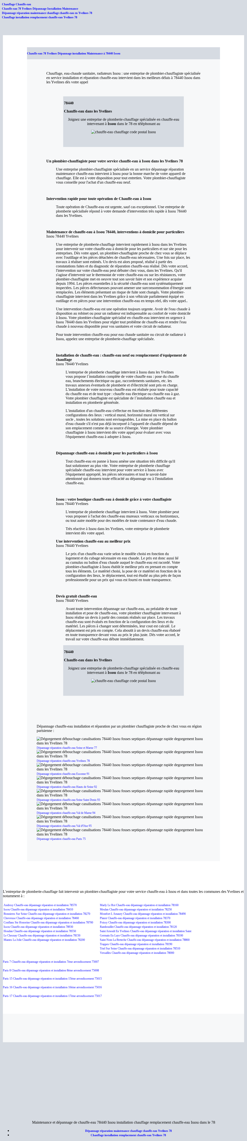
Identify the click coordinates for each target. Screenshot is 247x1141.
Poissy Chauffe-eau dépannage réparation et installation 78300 (135, 922)
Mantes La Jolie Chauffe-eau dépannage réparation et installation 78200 (44, 940)
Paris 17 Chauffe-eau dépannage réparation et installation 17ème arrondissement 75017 (52, 996)
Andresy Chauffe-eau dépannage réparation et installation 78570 (40, 905)
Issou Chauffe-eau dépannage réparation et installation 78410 (38, 909)
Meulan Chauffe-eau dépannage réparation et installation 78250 (136, 909)
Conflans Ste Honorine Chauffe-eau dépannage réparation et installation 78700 (48, 922)
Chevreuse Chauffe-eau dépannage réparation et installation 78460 (41, 918)
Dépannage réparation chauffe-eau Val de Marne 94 (66, 813)
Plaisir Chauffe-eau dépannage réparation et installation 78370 (135, 918)
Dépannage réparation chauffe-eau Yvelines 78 (63, 761)
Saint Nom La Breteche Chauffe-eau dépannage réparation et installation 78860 (145, 940)
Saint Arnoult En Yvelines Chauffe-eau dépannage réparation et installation (142, 931)
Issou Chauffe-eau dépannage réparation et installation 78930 (38, 927)
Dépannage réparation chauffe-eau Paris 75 (61, 839)
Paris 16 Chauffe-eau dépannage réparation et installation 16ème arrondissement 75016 (52, 987)
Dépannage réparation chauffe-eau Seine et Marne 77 (67, 748)
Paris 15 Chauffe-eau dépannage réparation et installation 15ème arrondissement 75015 (52, 978)
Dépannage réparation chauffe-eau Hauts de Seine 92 (67, 787)
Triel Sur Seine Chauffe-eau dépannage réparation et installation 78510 (140, 948)
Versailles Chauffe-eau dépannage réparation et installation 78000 (137, 953)
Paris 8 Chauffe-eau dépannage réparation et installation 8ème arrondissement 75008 (51, 970)
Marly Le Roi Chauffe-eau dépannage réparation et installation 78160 (139, 905)
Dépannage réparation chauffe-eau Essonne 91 (63, 774)
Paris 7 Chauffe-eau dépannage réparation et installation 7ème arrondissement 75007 (51, 961)
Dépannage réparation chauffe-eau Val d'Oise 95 (64, 826)
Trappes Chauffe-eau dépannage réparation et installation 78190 (136, 944)
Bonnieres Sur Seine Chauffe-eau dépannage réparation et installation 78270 (47, 913)
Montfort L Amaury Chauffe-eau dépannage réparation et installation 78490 (143, 913)
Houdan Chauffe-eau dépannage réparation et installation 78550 (40, 931)
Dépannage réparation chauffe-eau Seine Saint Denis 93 (68, 800)
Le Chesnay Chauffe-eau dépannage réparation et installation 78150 (42, 935)
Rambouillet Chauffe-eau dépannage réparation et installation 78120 (138, 927)
